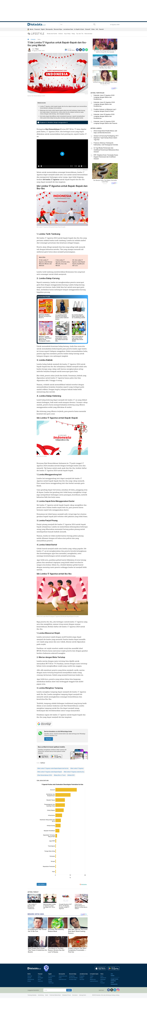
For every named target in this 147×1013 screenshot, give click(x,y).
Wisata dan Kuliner (52, 33)
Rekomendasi (88, 33)
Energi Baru (72, 976)
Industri (29, 977)
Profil (60, 977)
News (101, 976)
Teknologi (50, 982)
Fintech (50, 977)
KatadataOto (114, 984)
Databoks (113, 980)
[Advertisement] (105, 214)
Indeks (112, 975)
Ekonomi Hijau (58, 29)
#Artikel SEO (71, 775)
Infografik (82, 976)
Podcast (102, 982)
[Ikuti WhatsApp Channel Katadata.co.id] (40, 733)
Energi (29, 981)
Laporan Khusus (94, 981)
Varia (39, 39)
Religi (73, 33)
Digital (43, 29)
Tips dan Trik (79, 33)
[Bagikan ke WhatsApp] (86, 49)
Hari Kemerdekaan (52, 129)
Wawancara (93, 979)
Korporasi (40, 981)
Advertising (41, 995)
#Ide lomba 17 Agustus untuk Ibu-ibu (74, 771)
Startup (50, 979)
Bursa (39, 979)
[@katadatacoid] (118, 989)
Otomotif (87, 29)
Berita (31, 29)
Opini (91, 977)
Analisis (81, 977)
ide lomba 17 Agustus (51, 179)
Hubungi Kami (82, 995)
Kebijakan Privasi (66, 995)
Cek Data (82, 979)
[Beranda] (28, 39)
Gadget (50, 981)
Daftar (69, 990)
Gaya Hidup (67, 33)
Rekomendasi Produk (44, 296)
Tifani (37, 49)
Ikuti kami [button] (48, 739)
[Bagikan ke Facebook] (77, 49)
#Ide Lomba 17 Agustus (77, 768)
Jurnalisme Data (68, 29)
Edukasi (60, 33)
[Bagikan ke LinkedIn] (83, 49)
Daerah (101, 29)
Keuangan (40, 977)
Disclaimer (75, 995)
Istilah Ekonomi (62, 979)
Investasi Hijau (72, 979)
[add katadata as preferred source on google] (62, 723)
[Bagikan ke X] (80, 49)
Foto (101, 981)
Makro (39, 976)
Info (97, 29)
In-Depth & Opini (79, 29)
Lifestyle (33, 39)
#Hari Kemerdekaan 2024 (45, 775)
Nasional (30, 976)
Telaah (91, 976)
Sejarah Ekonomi (63, 976)
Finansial (37, 29)
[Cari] (94, 24)
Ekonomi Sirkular (73, 977)
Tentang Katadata (32, 995)
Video (93, 29)
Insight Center (114, 979)
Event (112, 982)
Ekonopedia (49, 29)
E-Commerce (51, 976)
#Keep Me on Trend (59, 775)
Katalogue (102, 979)
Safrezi (42, 763)
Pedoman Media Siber (55, 995)
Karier (46, 995)
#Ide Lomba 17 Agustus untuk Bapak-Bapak (50, 771)
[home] (28, 29)
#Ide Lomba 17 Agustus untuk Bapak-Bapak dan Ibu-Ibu (53, 768)
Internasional (31, 979)
